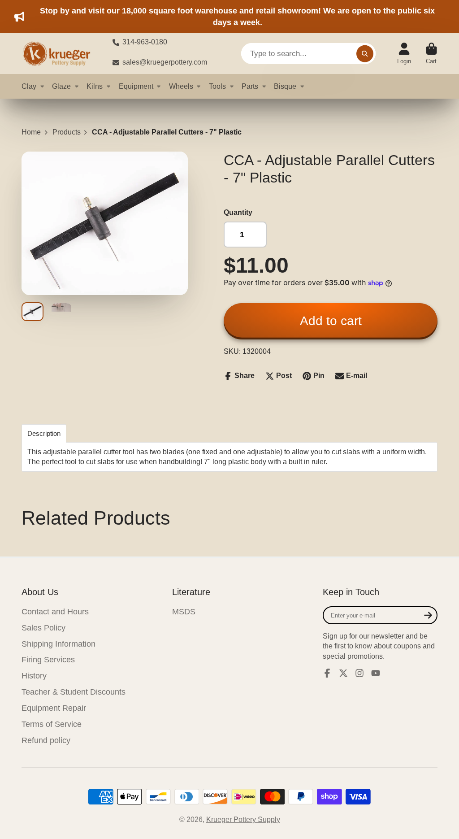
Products (66, 132)
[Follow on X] (343, 673)
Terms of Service (52, 724)
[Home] (60, 53)
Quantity (238, 212)
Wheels (181, 86)
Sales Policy (43, 627)
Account (404, 54)
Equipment (136, 86)
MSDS (183, 611)
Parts (250, 86)
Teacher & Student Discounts (74, 691)
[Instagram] (359, 673)
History (34, 675)
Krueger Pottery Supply (243, 819)
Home (31, 132)
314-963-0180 (144, 42)
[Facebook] (327, 673)
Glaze (61, 86)
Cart (431, 54)
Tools (217, 86)
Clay (29, 86)
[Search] (364, 53)
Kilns (95, 86)
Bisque (285, 86)
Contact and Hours (55, 611)
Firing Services (48, 659)
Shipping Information (58, 643)
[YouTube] (375, 673)
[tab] (44, 433)
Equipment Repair (54, 708)
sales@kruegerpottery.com (164, 62)
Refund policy (46, 740)
